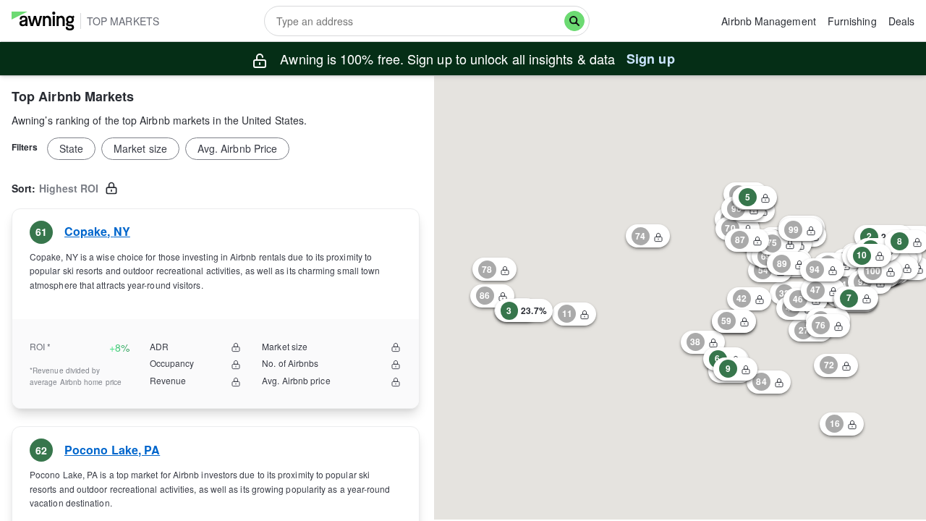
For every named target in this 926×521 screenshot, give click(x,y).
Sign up (650, 58)
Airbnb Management (768, 21)
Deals (901, 21)
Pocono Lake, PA (112, 449)
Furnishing (852, 21)
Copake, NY (97, 231)
